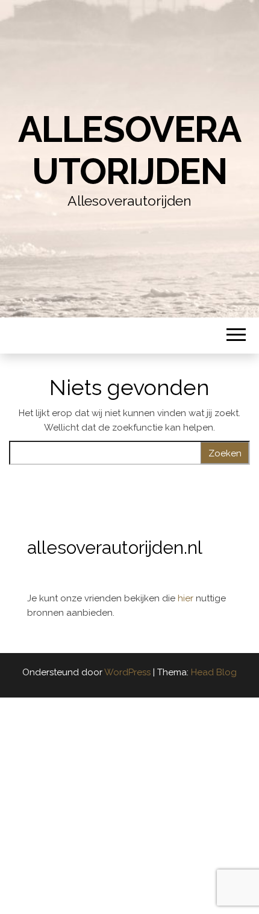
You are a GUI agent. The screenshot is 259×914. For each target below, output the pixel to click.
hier (187, 598)
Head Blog (214, 672)
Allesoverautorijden (129, 150)
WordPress (127, 672)
